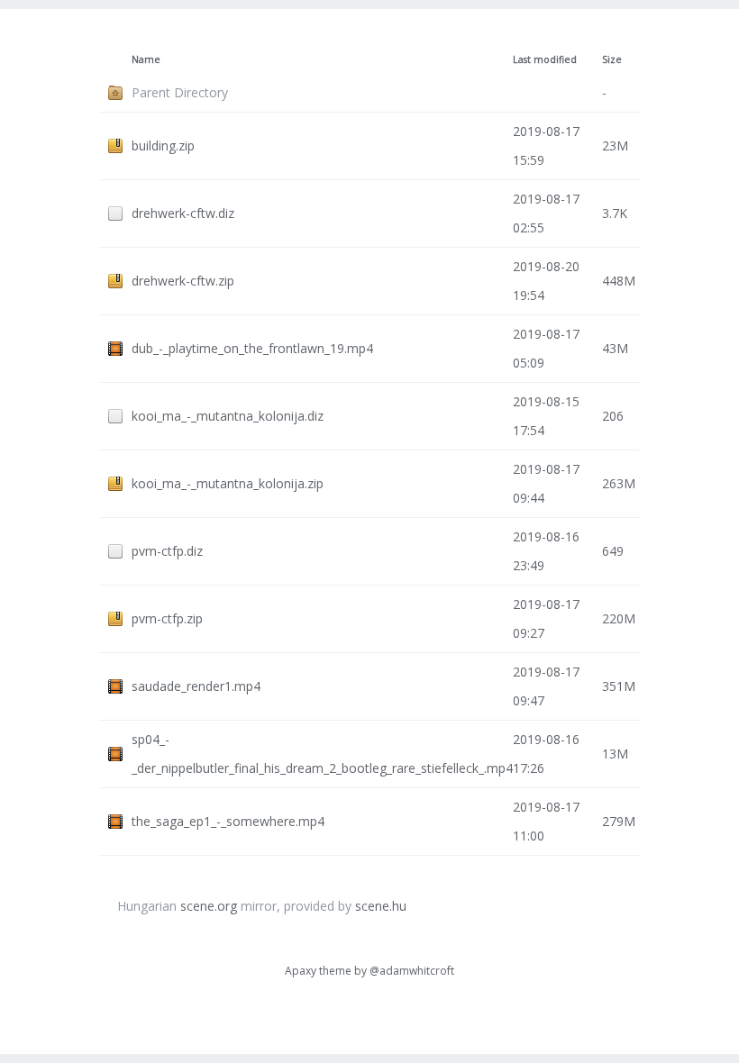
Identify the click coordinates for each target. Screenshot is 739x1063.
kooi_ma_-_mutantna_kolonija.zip (228, 483)
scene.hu (380, 905)
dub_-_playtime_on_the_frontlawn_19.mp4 (252, 348)
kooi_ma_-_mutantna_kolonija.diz (228, 415)
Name (146, 59)
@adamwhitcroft (412, 970)
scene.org (208, 905)
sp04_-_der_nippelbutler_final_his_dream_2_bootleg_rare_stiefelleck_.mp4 (322, 754)
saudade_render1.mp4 (196, 686)
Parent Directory (180, 92)
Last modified (545, 59)
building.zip (163, 145)
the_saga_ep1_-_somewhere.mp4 (228, 821)
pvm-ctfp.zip (167, 618)
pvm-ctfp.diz (167, 550)
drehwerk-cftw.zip (183, 280)
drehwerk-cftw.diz (183, 213)
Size (612, 59)
